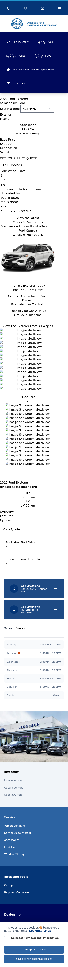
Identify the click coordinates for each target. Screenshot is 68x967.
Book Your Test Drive (28, 290)
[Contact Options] (42, 8)
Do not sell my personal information (35, 938)
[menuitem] (34, 784)
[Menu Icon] (60, 8)
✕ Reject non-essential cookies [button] (34, 959)
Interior (5, 118)
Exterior (5, 114)
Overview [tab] (7, 512)
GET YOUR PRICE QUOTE (18, 158)
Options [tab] (6, 520)
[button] (8, 8)
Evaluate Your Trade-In (28, 304)
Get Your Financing (27, 315)
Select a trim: (10, 108)
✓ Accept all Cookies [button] (34, 949)
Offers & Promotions (28, 234)
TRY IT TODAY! (11, 164)
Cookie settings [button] (40, 930)
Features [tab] (6, 516)
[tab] (28, 115)
